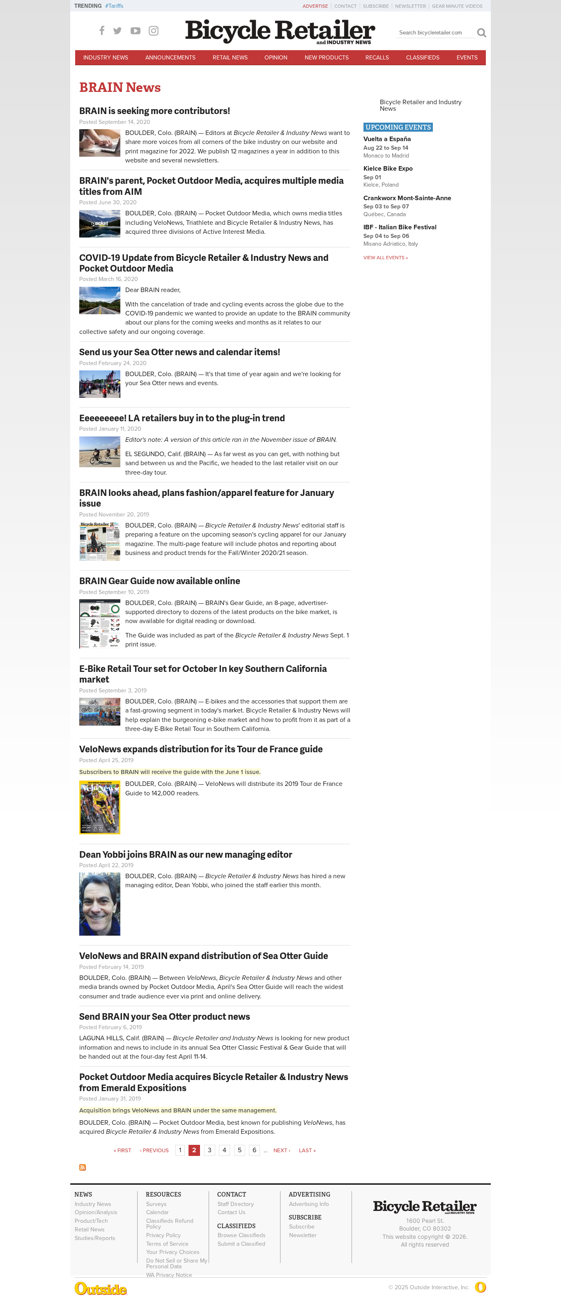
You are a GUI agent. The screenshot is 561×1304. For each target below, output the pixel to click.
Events (467, 57)
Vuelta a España (387, 139)
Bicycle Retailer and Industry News (421, 105)
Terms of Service (167, 1243)
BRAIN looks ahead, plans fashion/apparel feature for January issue (206, 497)
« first (122, 1150)
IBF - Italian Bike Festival (400, 227)
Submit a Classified (241, 1243)
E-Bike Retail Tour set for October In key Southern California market (203, 673)
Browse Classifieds (242, 1235)
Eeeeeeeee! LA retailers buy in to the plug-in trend (182, 417)
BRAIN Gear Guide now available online (159, 580)
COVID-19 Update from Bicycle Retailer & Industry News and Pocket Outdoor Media (204, 262)
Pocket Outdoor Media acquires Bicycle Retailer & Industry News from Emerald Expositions (213, 1082)
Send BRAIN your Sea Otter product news (164, 1016)
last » (307, 1150)
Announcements (170, 57)
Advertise (315, 6)
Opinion (275, 57)
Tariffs (116, 5)
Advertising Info (309, 1204)
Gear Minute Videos (457, 6)
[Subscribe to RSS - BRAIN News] (82, 1169)
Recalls (377, 57)
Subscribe (376, 6)
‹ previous (154, 1150)
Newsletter (410, 6)
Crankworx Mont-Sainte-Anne (407, 198)
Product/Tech (91, 1221)
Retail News (230, 57)
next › (282, 1150)
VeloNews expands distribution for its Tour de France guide (201, 748)
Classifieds (422, 57)
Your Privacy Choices (173, 1252)
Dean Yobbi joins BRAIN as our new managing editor (185, 854)
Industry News (105, 57)
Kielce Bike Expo (388, 168)
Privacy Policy (163, 1235)
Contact (345, 6)
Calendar (157, 1212)
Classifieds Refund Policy (169, 1224)
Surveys (156, 1204)
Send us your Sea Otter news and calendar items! (179, 351)
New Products (327, 57)
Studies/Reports (95, 1238)
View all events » (385, 257)
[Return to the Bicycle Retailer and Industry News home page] (280, 42)
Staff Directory (236, 1204)
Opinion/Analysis (96, 1212)
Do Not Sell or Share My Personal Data (176, 1264)
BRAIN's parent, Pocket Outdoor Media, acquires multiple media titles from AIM (211, 185)
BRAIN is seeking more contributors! (154, 110)
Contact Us (232, 1212)
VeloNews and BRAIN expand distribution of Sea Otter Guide (203, 955)
